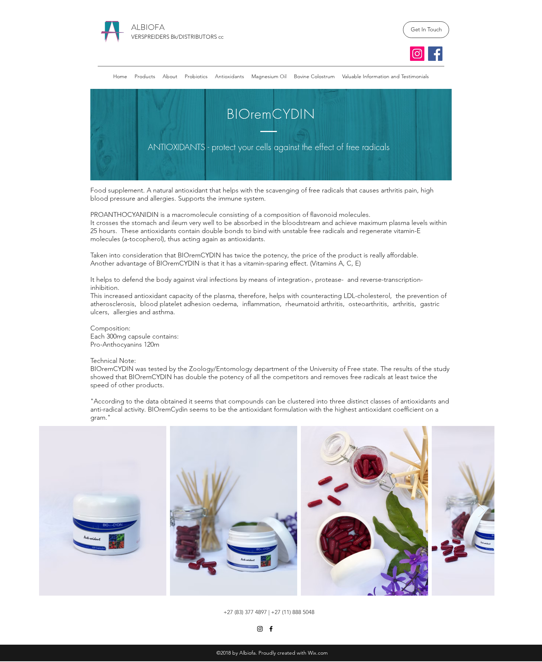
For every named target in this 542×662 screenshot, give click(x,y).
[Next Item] (481, 510)
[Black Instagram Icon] (260, 628)
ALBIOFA (147, 27)
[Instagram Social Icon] (417, 53)
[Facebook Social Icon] (435, 53)
